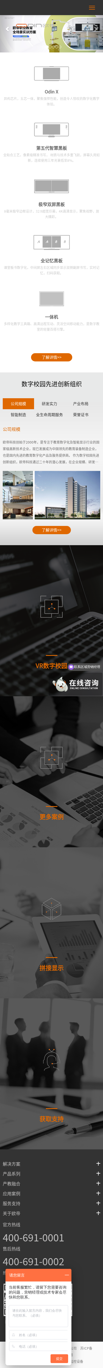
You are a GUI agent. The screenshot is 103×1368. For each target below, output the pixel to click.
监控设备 (76, 1361)
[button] (95, 26)
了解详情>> (52, 357)
